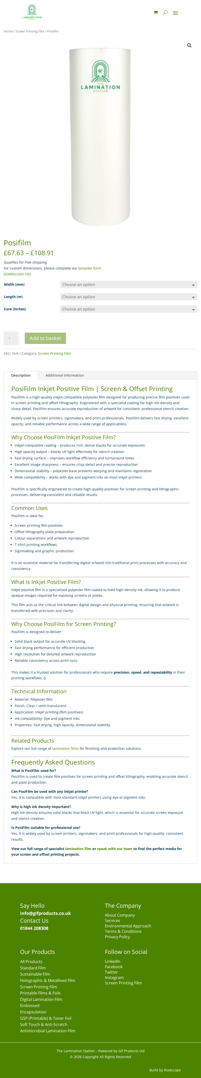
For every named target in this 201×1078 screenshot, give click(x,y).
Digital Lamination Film (41, 999)
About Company (120, 915)
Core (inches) (15, 309)
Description (21, 375)
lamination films (65, 748)
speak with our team (114, 848)
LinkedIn (112, 962)
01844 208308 (34, 928)
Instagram (114, 978)
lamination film (78, 848)
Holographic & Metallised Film (47, 981)
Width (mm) (14, 284)
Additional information (65, 375)
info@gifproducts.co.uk (45, 913)
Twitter (111, 972)
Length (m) (13, 296)
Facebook (114, 967)
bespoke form (89, 268)
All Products (31, 962)
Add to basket (45, 338)
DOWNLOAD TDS (17, 274)
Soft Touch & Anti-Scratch (43, 1024)
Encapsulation (33, 1012)
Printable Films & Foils (40, 993)
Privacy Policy (117, 937)
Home (8, 31)
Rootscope (172, 1070)
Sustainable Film (35, 974)
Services (112, 921)
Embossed (29, 1006)
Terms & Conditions (123, 932)
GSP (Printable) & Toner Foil (45, 1018)
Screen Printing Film (29, 31)
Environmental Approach (128, 926)
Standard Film (33, 968)
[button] (189, 45)
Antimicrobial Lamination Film (47, 1031)
